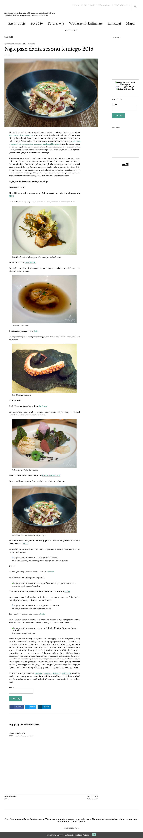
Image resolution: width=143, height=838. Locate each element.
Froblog (11, 55)
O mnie (83, 5)
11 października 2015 (19, 43)
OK (94, 835)
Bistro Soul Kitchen (51, 475)
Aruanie (50, 572)
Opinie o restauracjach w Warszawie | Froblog (20, 7)
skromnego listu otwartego (21, 135)
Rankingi (114, 23)
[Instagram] (125, 84)
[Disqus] (44, 766)
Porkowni (43, 406)
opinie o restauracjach (21, 736)
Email (11, 687)
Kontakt (76, 5)
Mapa (130, 23)
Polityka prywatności (120, 5)
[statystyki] (125, 165)
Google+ (48, 673)
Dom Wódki (30, 262)
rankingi (31, 736)
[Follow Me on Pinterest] (125, 82)
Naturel (10, 798)
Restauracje (16, 23)
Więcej (86, 835)
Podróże (36, 23)
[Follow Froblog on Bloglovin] (125, 89)
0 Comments (31, 43)
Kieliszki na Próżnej (92, 798)
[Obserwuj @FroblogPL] (125, 87)
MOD (11, 196)
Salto (36, 331)
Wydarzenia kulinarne (86, 23)
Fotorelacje (56, 23)
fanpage (38, 673)
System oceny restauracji (98, 5)
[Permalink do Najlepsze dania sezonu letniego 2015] (51, 126)
